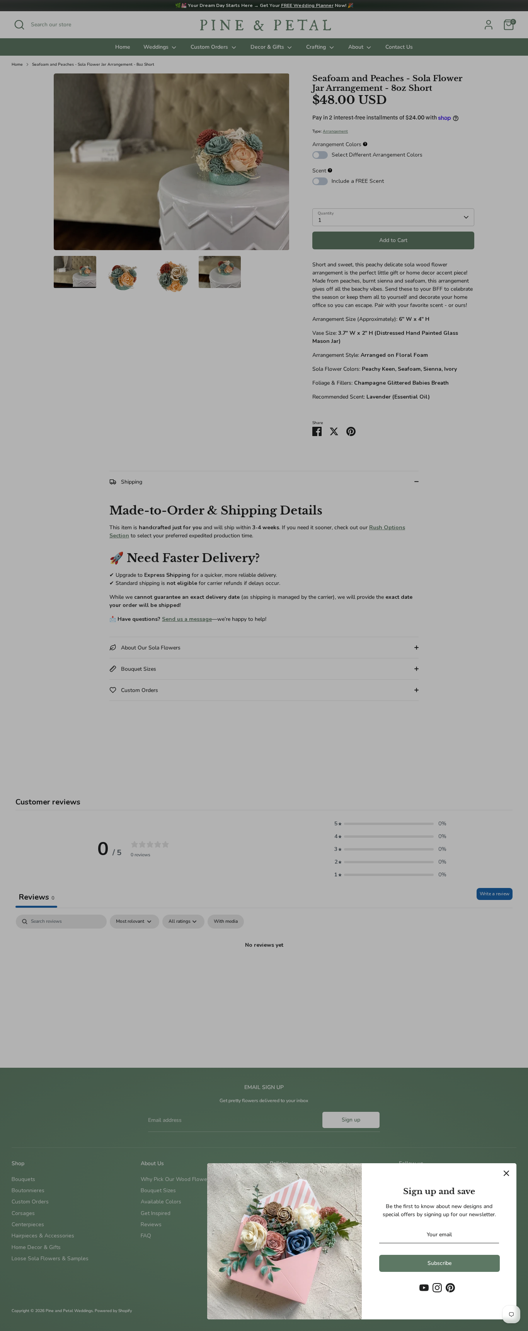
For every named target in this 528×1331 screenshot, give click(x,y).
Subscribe (439, 1263)
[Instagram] (437, 1287)
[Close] (506, 1173)
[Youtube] (424, 1287)
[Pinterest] (450, 1287)
